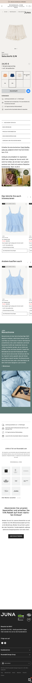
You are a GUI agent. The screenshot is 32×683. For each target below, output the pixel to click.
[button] (15, 49)
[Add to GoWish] (28, 91)
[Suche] (27, 6)
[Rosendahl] (26, 471)
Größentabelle (5, 95)
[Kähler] (6, 471)
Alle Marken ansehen (9, 498)
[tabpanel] (16, 167)
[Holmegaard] (16, 481)
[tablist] (16, 131)
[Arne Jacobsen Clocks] (26, 481)
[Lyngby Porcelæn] (16, 471)
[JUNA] (16, 491)
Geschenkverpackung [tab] (9, 136)
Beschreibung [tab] (6, 127)
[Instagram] (5, 643)
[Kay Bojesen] (6, 481)
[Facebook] (2, 643)
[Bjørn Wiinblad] (6, 491)
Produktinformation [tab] (9, 131)
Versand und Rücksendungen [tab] (11, 140)
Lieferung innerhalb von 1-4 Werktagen (18, 1)
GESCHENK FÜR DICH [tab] (10, 122)
